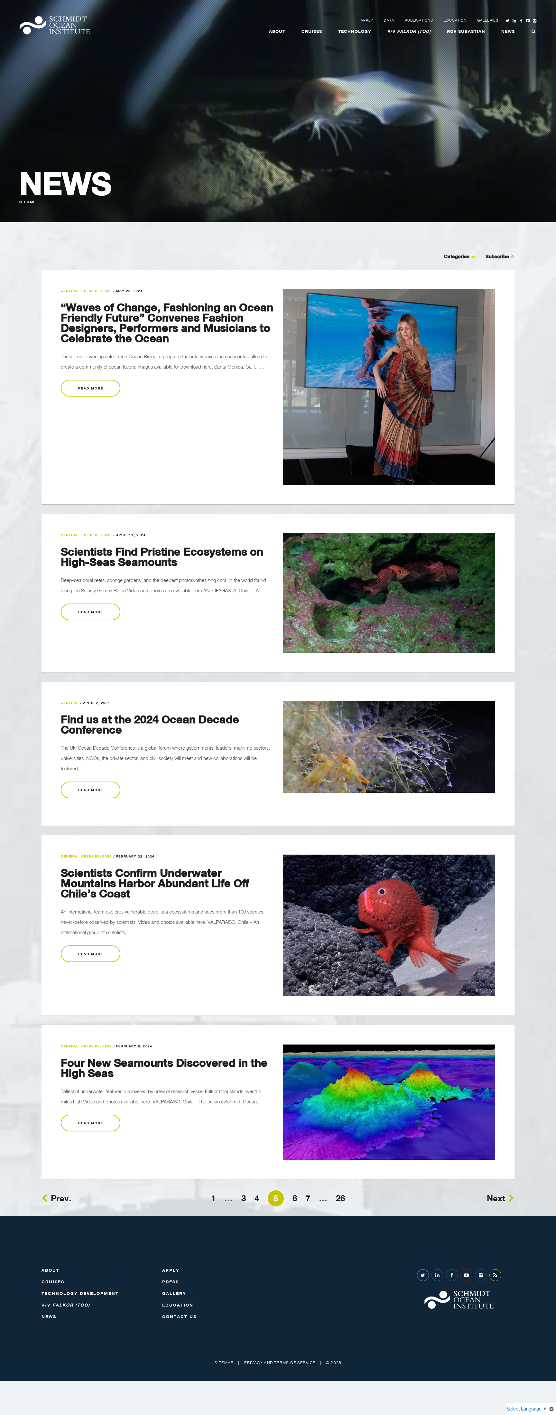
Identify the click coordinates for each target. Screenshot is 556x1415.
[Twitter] (423, 1275)
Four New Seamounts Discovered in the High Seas (164, 1068)
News (508, 31)
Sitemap (224, 1362)
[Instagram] (481, 1275)
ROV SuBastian (466, 31)
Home (29, 202)
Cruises (311, 31)
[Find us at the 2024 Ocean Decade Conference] (389, 747)
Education (455, 20)
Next (496, 1198)
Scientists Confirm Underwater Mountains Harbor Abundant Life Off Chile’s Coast (155, 883)
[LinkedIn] (437, 1275)
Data (389, 20)
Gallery (174, 1293)
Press (170, 1281)
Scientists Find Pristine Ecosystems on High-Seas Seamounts (162, 556)
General (70, 291)
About (277, 31)
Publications (419, 20)
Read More (90, 388)
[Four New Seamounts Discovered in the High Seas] (389, 1102)
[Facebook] (452, 1275)
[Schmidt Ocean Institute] (54, 25)
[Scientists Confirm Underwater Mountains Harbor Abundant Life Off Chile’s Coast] (389, 925)
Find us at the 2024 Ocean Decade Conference (150, 724)
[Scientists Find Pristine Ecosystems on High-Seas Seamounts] (389, 593)
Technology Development (80, 1293)
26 (340, 1198)
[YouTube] (466, 1275)
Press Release (96, 291)
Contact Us (179, 1316)
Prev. (61, 1198)
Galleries (487, 20)
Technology (354, 31)
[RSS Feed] (495, 1275)
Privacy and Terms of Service (280, 1362)
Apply (367, 20)
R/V (409, 31)
